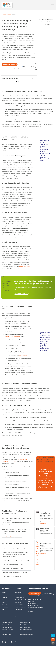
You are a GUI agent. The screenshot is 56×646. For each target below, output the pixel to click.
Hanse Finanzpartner (24, 266)
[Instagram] (2, 642)
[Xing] (15, 642)
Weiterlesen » (43, 523)
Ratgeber (4, 14)
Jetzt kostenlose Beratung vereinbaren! (12, 537)
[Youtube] (8, 642)
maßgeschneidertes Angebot (12, 336)
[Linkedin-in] (12, 642)
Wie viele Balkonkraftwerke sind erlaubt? (45, 543)
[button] (52, 5)
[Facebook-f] (5, 642)
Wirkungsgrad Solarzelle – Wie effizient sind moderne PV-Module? (46, 513)
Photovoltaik (8, 14)
